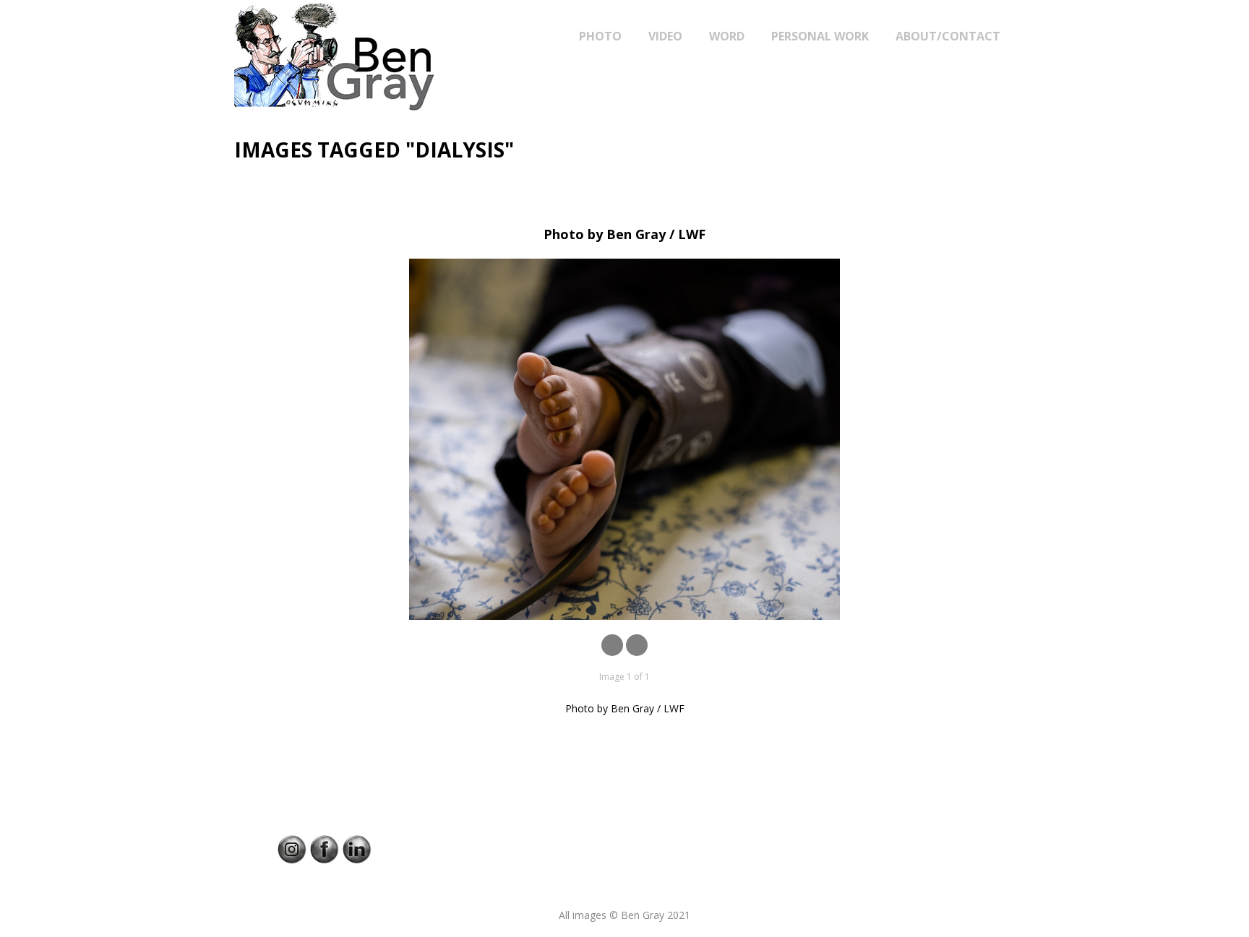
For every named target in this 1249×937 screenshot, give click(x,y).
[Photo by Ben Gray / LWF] (624, 439)
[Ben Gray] (370, 56)
